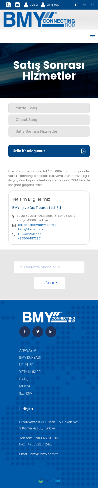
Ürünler (26, 365)
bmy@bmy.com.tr (32, 229)
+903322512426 (40, 444)
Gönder (50, 282)
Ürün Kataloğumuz (29, 151)
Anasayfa (27, 350)
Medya (24, 386)
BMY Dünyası (30, 357)
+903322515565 (29, 234)
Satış (23, 379)
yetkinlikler (30, 372)
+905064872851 (29, 238)
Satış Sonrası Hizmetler (37, 131)
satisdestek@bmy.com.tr (37, 224)
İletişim (26, 393)
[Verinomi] (49, 480)
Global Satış (26, 120)
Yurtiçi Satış (26, 108)
